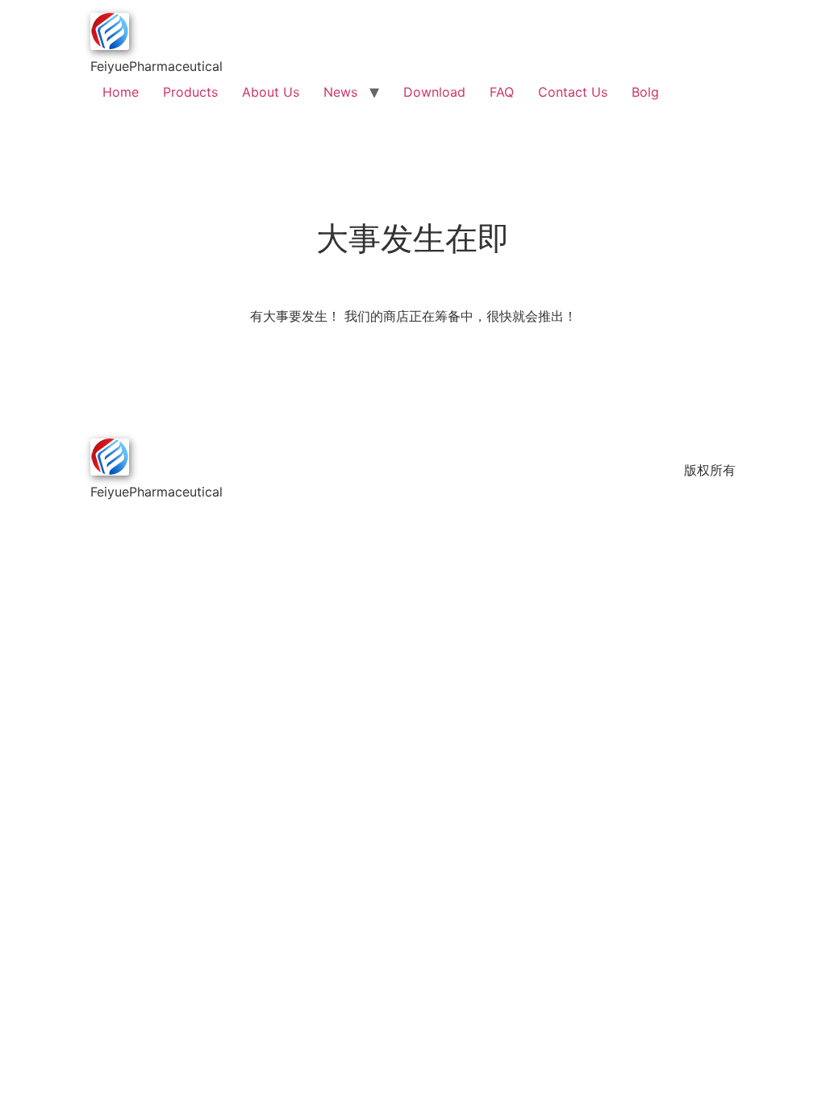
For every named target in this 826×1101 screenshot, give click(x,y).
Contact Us (572, 92)
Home (120, 92)
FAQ (502, 92)
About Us (270, 92)
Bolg (645, 92)
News (340, 92)
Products (190, 92)
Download (434, 92)
